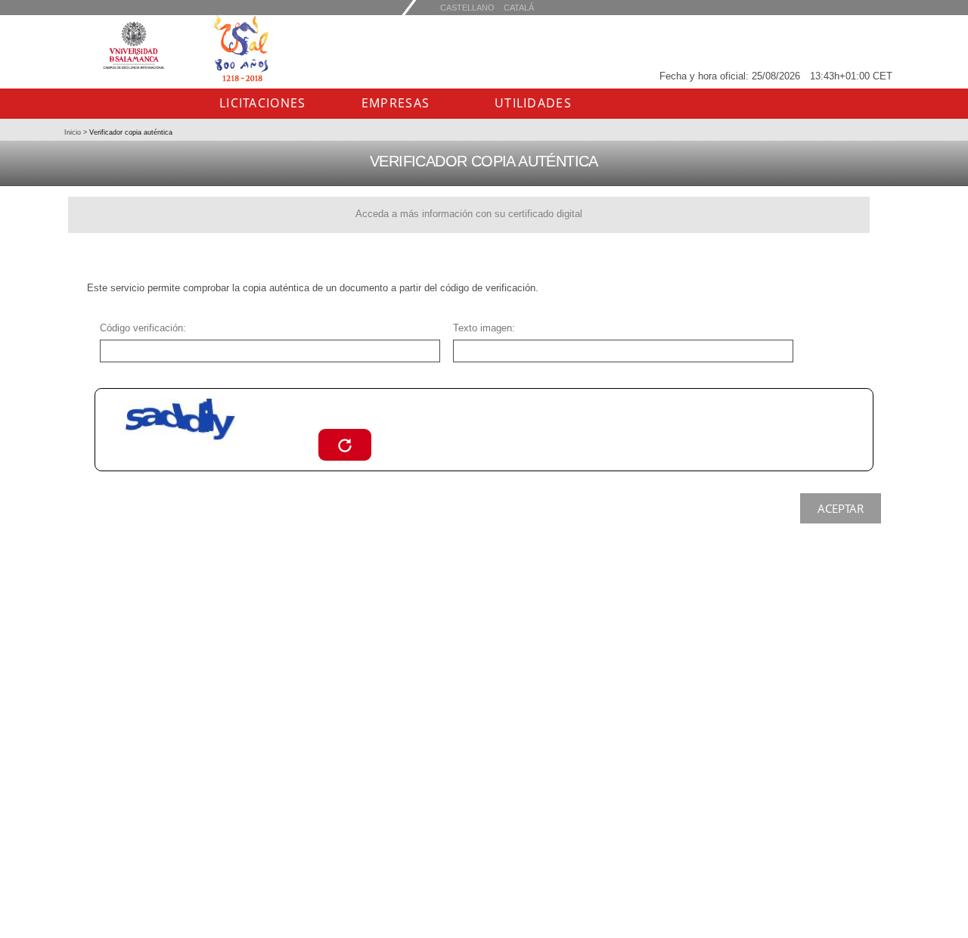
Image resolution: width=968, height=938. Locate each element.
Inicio (73, 132)
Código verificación (141, 328)
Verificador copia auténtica (129, 132)
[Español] (519, 7)
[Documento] (344, 444)
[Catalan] (467, 7)
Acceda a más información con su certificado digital (468, 213)
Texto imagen (482, 328)
